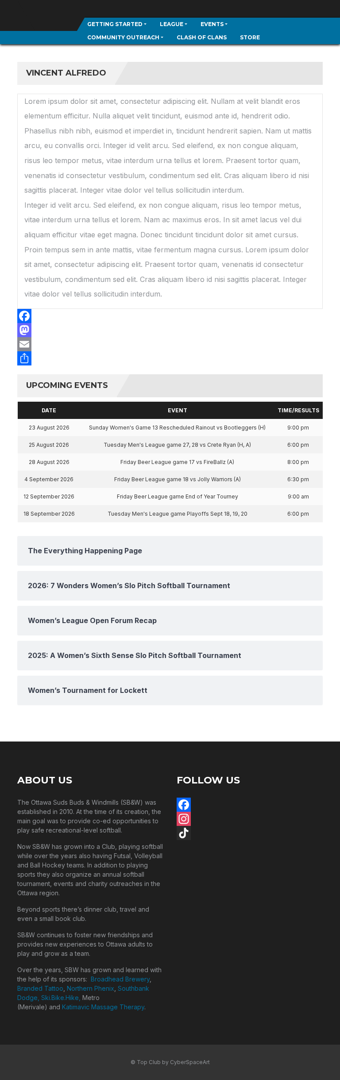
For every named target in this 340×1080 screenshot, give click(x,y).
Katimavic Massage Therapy (103, 1007)
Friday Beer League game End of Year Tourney (177, 496)
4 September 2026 (48, 479)
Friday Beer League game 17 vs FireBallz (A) (177, 462)
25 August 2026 (49, 444)
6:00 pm (298, 444)
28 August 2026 (49, 462)
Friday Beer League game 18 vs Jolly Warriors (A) (177, 479)
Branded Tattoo (40, 988)
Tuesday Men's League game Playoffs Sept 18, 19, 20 (177, 513)
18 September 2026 (49, 513)
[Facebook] (170, 316)
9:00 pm (298, 427)
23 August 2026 (49, 427)
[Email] (170, 344)
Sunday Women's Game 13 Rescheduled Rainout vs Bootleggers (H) (177, 427)
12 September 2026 (48, 496)
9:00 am (298, 496)
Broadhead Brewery (120, 979)
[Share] (170, 358)
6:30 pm (298, 479)
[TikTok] (250, 833)
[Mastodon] (170, 330)
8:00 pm (298, 462)
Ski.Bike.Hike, (61, 997)
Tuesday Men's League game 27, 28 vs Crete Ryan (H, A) (177, 444)
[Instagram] (250, 819)
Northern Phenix (90, 988)
